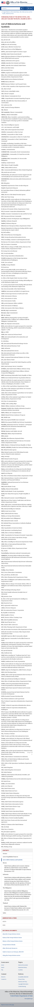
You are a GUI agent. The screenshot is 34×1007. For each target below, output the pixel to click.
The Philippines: (7, 888)
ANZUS (4, 921)
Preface (5, 853)
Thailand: (5, 903)
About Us (3, 977)
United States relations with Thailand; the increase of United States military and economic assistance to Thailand (17, 908)
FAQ (2, 970)
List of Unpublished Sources (10, 856)
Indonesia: (6, 874)
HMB (4, 925)
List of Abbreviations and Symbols (12, 860)
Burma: (5, 863)
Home (2, 965)
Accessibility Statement (23, 977)
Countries (20, 970)
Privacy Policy (21, 979)
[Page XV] (30, 752)
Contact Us (3, 979)
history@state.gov (29, 998)
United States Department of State (21, 996)
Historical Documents (23, 965)
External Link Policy (22, 981)
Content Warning (22, 986)
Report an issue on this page (7, 1004)
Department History (22, 967)
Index (4, 913)
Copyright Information (23, 984)
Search (2, 967)
